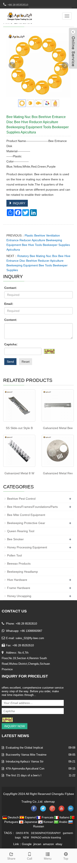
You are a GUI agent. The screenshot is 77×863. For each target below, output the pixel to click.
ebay (59, 844)
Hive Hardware (17, 579)
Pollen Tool (14, 555)
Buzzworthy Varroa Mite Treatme (26, 754)
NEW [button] (26, 837)
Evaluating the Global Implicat (24, 747)
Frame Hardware (18, 588)
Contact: (10, 287)
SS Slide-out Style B (19, 428)
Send (10, 361)
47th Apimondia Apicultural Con (25, 768)
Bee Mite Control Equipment (26, 515)
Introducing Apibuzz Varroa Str (24, 761)
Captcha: (11, 344)
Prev (12, 65)
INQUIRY (18, 203)
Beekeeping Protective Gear (26, 523)
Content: (10, 319)
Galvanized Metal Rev (58, 473)
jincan (37, 844)
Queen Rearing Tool (20, 531)
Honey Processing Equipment (27, 547)
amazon (48, 844)
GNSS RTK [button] (22, 833)
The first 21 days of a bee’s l (23, 775)
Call (29, 858)
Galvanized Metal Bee (58, 428)
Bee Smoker (15, 539)
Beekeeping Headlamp (22, 571)
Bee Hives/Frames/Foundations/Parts (32, 506)
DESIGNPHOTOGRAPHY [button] (46, 833)
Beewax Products (19, 563)
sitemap (49, 801)
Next (65, 65)
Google (27, 844)
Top (65, 858)
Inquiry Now (14, 726)
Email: (8, 303)
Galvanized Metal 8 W (19, 473)
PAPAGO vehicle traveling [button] (46, 837)
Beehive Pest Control (21, 498)
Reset (26, 361)
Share (11, 858)
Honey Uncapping (19, 596)
